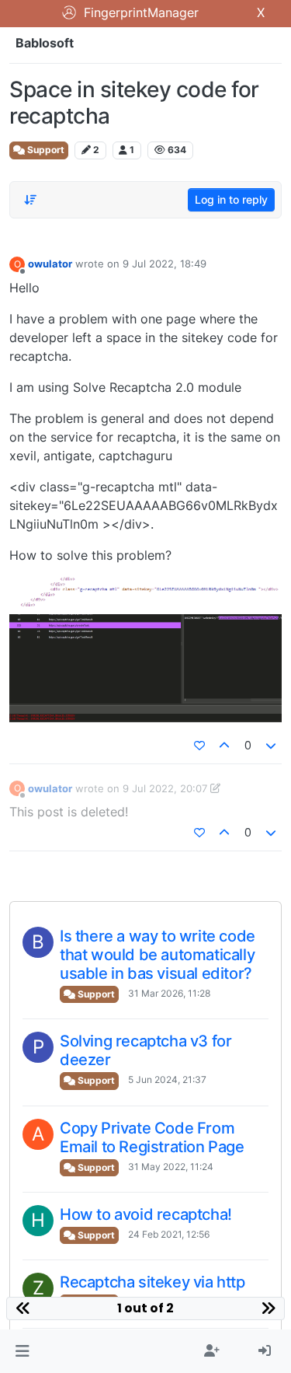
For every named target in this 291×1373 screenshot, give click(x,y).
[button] (22, 1351)
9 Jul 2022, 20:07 (165, 788)
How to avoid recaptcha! (146, 1214)
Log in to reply (231, 199)
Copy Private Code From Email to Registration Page (152, 1137)
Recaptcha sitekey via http (152, 1282)
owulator (50, 263)
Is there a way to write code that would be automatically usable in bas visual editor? (157, 955)
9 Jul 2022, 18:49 (164, 263)
